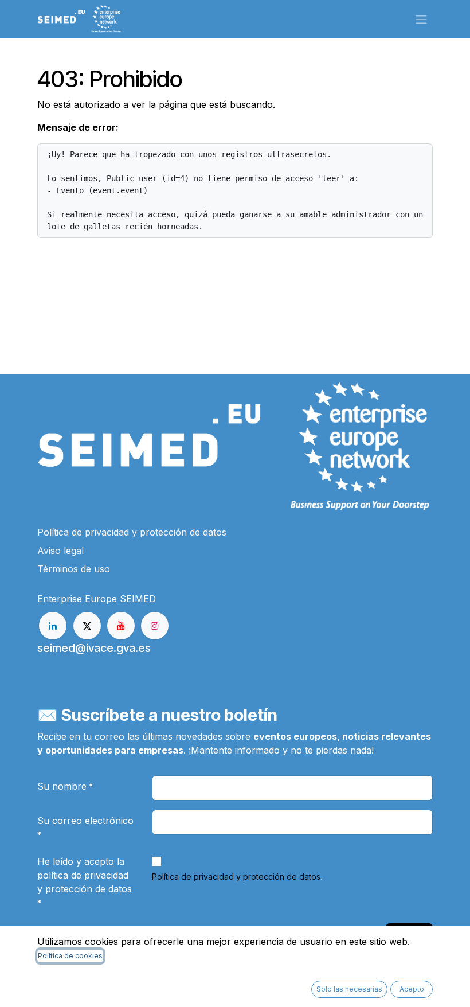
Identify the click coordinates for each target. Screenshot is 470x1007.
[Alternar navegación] (421, 19)
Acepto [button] (411, 989)
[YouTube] (121, 625)
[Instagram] (155, 625)
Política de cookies (70, 955)
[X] (87, 625)
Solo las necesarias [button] (349, 989)
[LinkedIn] (52, 625)
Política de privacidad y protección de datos (236, 876)
